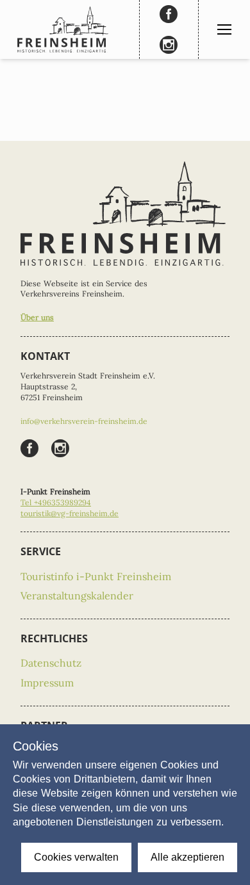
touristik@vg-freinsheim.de (70, 513)
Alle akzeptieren (187, 857)
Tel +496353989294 (56, 502)
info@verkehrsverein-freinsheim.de (84, 421)
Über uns (37, 317)
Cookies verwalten (76, 857)
